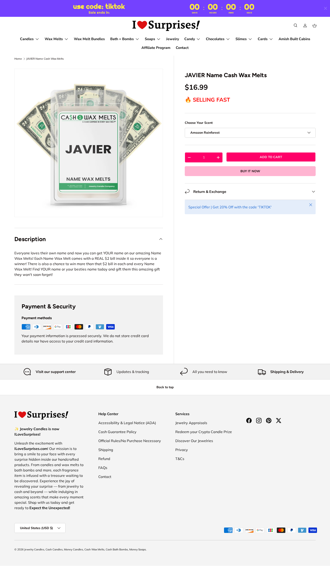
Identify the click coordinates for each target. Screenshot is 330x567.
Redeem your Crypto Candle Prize (203, 432)
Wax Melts (54, 39)
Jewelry (172, 39)
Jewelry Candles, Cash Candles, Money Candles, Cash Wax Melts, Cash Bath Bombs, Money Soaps (85, 549)
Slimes (241, 39)
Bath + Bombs (122, 39)
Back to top (165, 387)
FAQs (102, 467)
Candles (27, 39)
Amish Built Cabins (294, 39)
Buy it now (250, 171)
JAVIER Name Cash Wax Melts (45, 58)
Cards (263, 39)
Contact (182, 47)
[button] (314, 25)
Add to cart (271, 157)
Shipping (105, 449)
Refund (104, 458)
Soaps (150, 39)
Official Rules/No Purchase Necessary (129, 440)
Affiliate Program (155, 47)
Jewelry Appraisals (191, 423)
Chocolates (215, 39)
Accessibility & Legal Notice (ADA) (127, 423)
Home (18, 58)
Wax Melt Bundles (89, 39)
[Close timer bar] (325, 8)
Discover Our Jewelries (194, 440)
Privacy (181, 449)
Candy (189, 39)
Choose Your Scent (199, 123)
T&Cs (179, 458)
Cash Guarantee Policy (117, 432)
